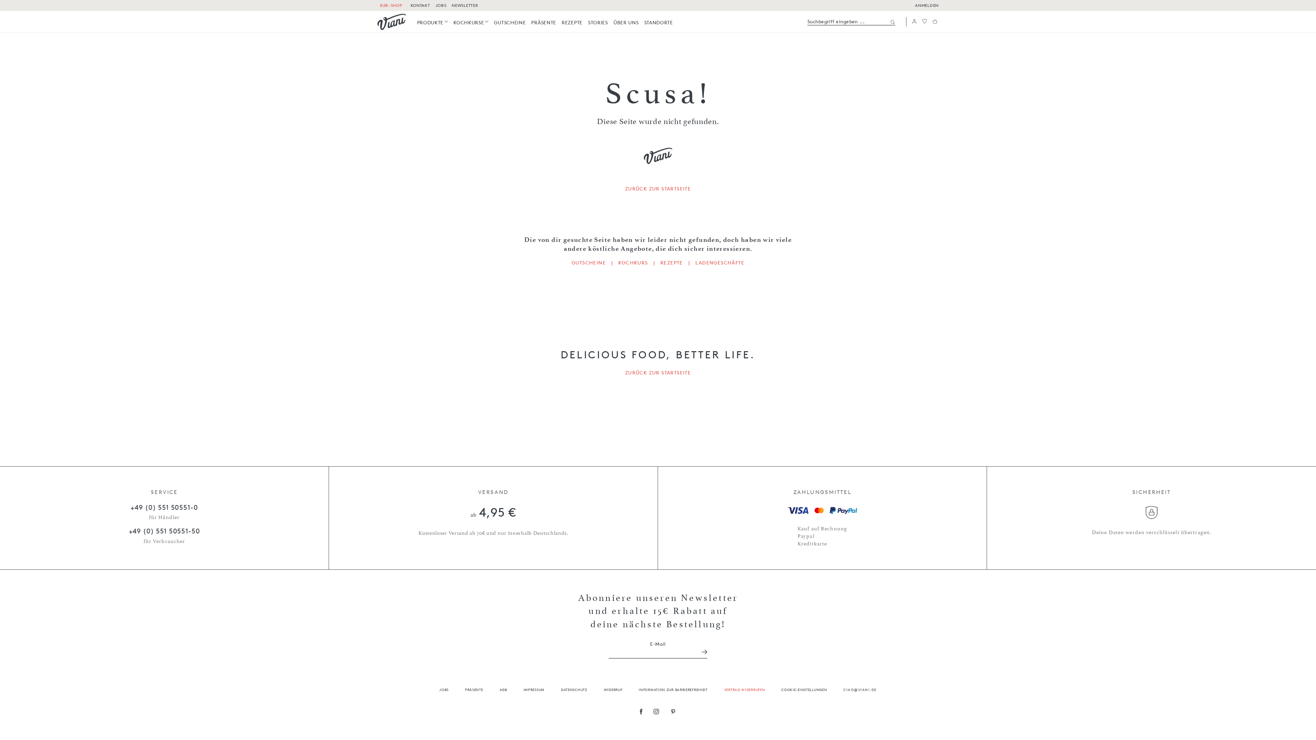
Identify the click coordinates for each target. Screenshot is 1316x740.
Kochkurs (633, 263)
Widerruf (613, 689)
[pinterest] (673, 712)
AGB (503, 689)
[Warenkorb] (935, 21)
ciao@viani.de (860, 689)
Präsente (474, 689)
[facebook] (641, 712)
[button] (914, 21)
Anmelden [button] (927, 5)
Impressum (534, 689)
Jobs (444, 689)
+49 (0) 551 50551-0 (164, 507)
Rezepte (671, 263)
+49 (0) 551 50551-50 (164, 531)
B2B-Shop (391, 5)
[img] (391, 22)
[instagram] (656, 712)
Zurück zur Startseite (658, 189)
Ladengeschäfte (719, 263)
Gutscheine (589, 263)
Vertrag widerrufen (744, 689)
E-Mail (658, 644)
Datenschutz (574, 689)
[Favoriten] (924, 22)
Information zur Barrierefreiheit (673, 689)
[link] (432, 22)
